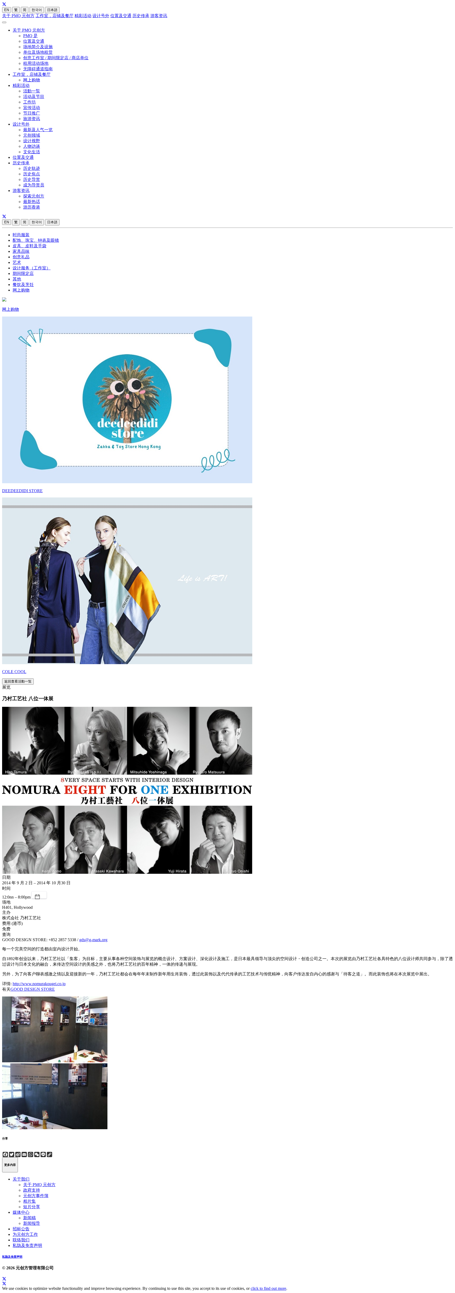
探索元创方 (33, 196)
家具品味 (21, 251)
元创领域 (31, 135)
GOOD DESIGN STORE (33, 989)
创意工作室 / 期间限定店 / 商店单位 (55, 58)
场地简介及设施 (38, 47)
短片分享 (31, 1207)
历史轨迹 (31, 168)
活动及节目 (33, 96)
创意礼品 (21, 257)
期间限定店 (23, 273)
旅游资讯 (31, 118)
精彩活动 (83, 15)
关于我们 (21, 1179)
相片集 (29, 1201)
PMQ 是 (30, 35)
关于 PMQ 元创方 (18, 15)
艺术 (17, 262)
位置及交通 (120, 15)
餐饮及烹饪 (23, 284)
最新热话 (31, 201)
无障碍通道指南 (38, 69)
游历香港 (31, 207)
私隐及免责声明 (27, 1245)
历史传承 (140, 15)
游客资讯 (158, 15)
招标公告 (21, 1229)
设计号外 (100, 15)
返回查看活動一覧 (18, 681)
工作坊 (29, 102)
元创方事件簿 (35, 1195)
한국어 (37, 10)
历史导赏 (31, 179)
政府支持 (31, 1190)
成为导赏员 (33, 185)
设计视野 (31, 141)
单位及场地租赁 (38, 52)
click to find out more (268, 1288)
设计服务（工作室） (32, 268)
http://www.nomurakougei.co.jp (39, 983)
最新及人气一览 (38, 129)
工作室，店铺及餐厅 (54, 15)
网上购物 (31, 80)
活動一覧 (31, 91)
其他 (17, 279)
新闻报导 (31, 1223)
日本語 (52, 10)
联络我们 (21, 1240)
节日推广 (31, 113)
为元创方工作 (25, 1234)
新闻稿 (29, 1218)
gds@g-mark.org (93, 939)
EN (6, 10)
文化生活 (31, 152)
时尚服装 (21, 235)
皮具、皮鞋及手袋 (29, 246)
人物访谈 (31, 146)
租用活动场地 (35, 63)
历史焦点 (31, 174)
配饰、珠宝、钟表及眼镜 (36, 240)
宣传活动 (31, 107)
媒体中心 (21, 1212)
